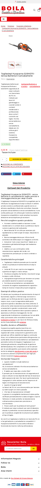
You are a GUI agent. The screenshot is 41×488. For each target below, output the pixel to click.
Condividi (7, 174)
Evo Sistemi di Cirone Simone (22, 478)
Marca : (3, 79)
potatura (23, 322)
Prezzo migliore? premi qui (18, 150)
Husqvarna (10, 79)
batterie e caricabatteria (34, 85)
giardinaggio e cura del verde (26, 351)
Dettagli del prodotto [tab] (18, 188)
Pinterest (28, 174)
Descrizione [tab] (19, 183)
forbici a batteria (20, 356)
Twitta (17, 174)
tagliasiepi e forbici (25, 85)
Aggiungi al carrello (21, 159)
